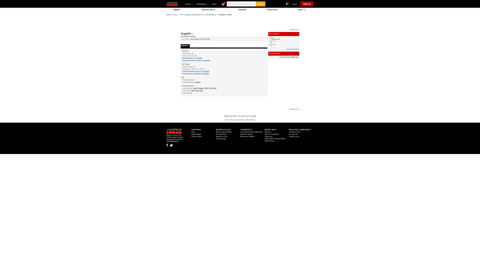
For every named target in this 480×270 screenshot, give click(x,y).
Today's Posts (272, 10)
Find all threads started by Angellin (196, 61)
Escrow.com (293, 134)
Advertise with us (208, 10)
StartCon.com (294, 136)
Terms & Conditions (272, 134)
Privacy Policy (240, 120)
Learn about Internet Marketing (251, 132)
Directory (268, 132)
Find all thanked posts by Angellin (195, 71)
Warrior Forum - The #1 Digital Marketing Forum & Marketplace (191, 15)
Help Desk (242, 10)
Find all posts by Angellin (192, 58)
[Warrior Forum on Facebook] (167, 145)
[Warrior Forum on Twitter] (171, 145)
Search (261, 4)
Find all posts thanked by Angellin (195, 74)
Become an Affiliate (247, 136)
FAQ (193, 132)
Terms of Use (229, 120)
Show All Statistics (292, 49)
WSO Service (269, 141)
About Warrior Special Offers (275, 139)
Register (177, 10)
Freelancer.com (294, 132)
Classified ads (221, 139)
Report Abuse (196, 134)
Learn (215, 4)
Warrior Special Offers (224, 132)
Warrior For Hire (221, 136)
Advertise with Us (294, 29)
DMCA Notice (250, 120)
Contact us (268, 136)
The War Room (221, 134)
